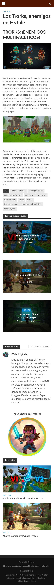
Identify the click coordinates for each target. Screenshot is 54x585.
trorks (29, 199)
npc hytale (29, 195)
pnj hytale (42, 195)
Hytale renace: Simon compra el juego (27, 316)
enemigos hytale (36, 190)
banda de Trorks (18, 190)
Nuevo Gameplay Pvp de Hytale (27, 276)
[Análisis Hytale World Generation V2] (27, 478)
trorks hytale (9, 208)
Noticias (7, 11)
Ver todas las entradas (40, 346)
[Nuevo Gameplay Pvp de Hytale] (27, 516)
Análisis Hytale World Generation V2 (27, 237)
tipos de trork (10, 199)
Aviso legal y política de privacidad (32, 579)
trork (21, 199)
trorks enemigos (11, 204)
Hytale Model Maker (13, 195)
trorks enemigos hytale (31, 204)
